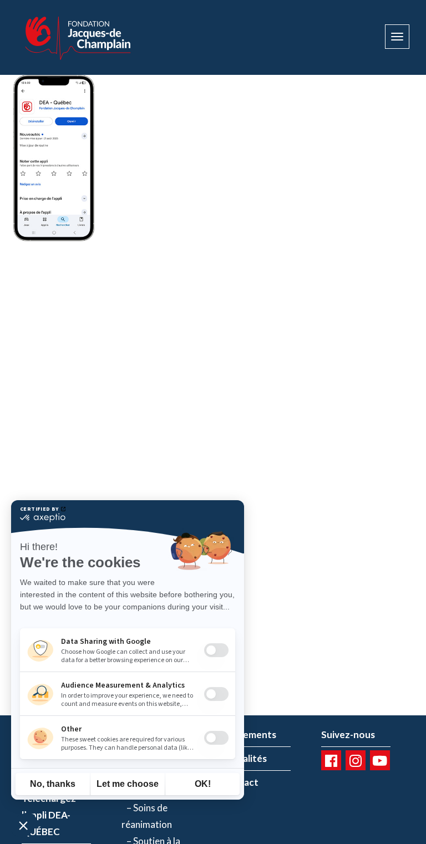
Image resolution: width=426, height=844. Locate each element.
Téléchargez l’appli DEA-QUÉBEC (49, 814)
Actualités (244, 758)
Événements (248, 734)
